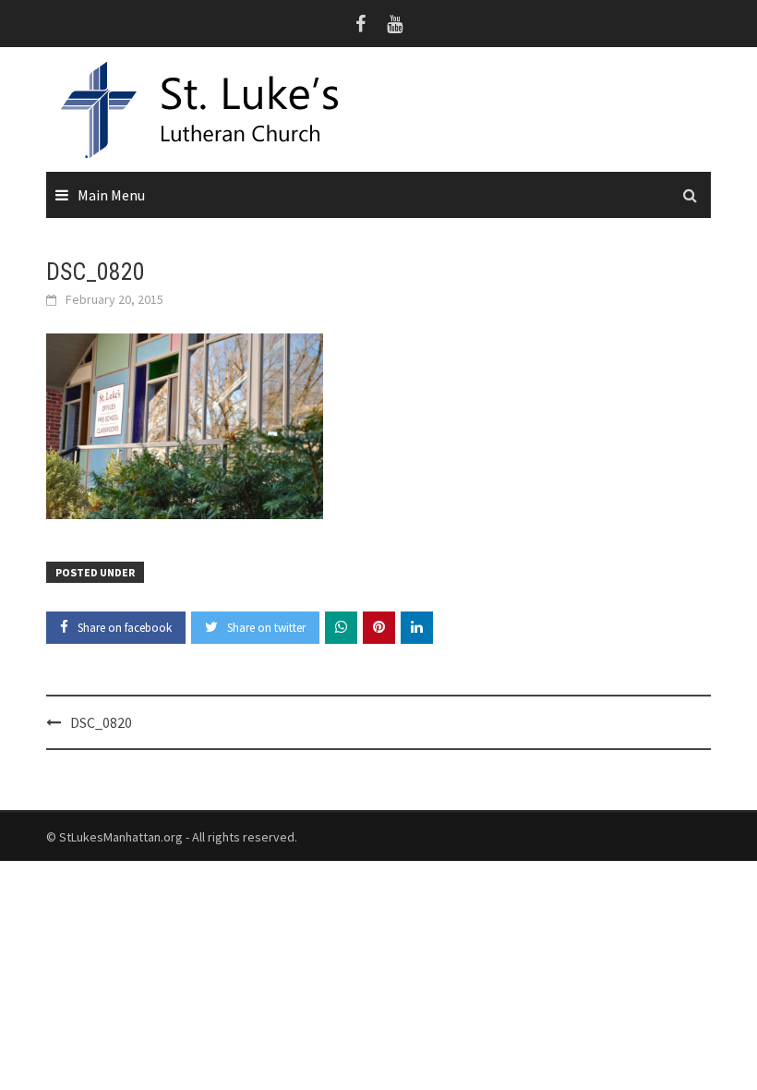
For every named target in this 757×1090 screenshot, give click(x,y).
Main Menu (111, 195)
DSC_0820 (101, 722)
